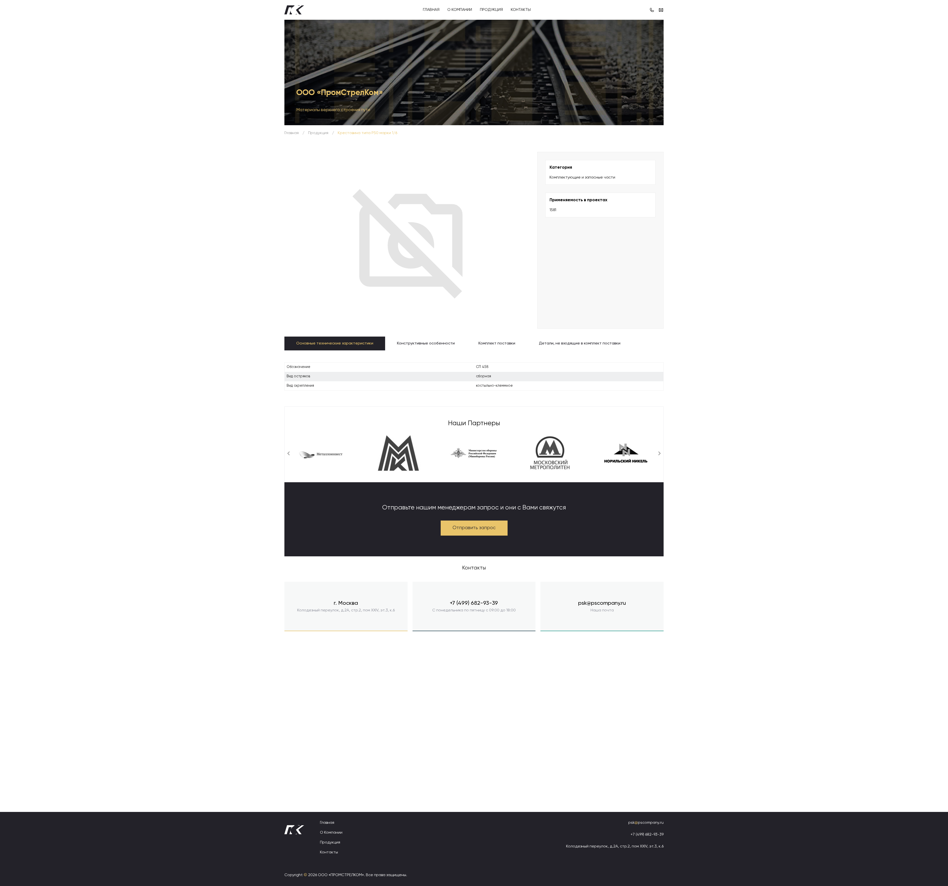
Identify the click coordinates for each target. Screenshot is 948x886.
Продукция (491, 10)
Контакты (521, 10)
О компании (459, 10)
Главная (431, 10)
